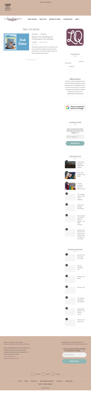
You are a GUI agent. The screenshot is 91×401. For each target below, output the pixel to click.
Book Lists (43, 19)
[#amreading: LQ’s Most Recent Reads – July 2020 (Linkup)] (70, 218)
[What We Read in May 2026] (70, 175)
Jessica (35, 42)
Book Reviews (32, 19)
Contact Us (59, 381)
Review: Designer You (80, 267)
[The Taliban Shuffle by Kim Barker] (70, 301)
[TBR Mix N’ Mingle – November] (70, 207)
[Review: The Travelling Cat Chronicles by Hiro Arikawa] (16, 41)
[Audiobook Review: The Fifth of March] (70, 311)
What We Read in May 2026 (81, 174)
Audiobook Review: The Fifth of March (81, 311)
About (77, 19)
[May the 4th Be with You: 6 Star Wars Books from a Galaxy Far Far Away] (70, 232)
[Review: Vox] (70, 290)
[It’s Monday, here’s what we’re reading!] (70, 197)
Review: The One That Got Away (81, 256)
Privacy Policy (69, 381)
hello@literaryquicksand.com (11, 358)
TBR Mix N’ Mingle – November (80, 206)
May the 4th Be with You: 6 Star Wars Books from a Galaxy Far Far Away (81, 234)
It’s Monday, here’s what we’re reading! (81, 197)
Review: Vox (81, 287)
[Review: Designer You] (70, 268)
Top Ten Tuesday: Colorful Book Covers (81, 186)
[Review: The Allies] (70, 279)
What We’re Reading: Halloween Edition (81, 164)
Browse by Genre (55, 19)
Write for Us (34, 381)
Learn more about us (9, 356)
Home (20, 381)
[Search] (86, 19)
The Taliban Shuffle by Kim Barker (80, 299)
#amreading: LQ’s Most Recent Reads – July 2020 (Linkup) (81, 220)
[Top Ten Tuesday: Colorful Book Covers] (70, 186)
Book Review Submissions (47, 381)
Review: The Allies (81, 277)
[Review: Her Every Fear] (70, 322)
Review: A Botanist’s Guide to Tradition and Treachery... (7, 7)
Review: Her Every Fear (81, 320)
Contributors (67, 19)
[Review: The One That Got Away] (70, 257)
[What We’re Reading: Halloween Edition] (70, 164)
